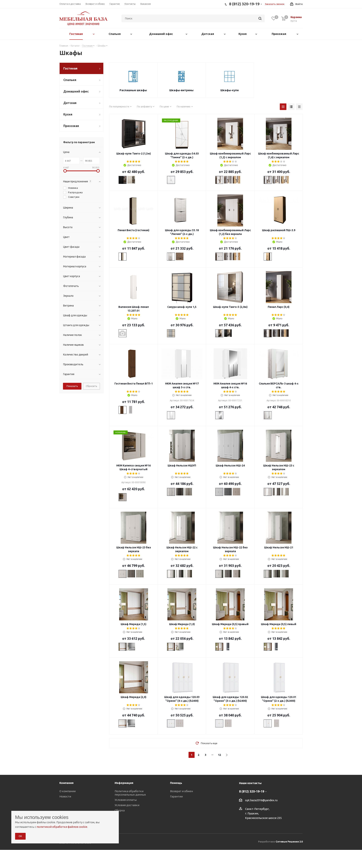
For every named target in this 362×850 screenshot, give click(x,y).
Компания (66, 782)
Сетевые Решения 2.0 (289, 841)
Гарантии (176, 796)
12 (219, 754)
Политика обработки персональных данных (130, 793)
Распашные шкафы (133, 90)
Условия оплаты (126, 799)
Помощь (176, 782)
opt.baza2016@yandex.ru (261, 800)
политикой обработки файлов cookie (62, 826)
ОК (20, 836)
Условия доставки (127, 805)
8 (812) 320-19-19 (251, 791)
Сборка (120, 810)
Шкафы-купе (229, 90)
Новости (65, 796)
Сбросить (91, 386)
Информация (124, 782)
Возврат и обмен (181, 791)
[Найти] (260, 18)
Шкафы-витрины (181, 90)
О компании (67, 791)
